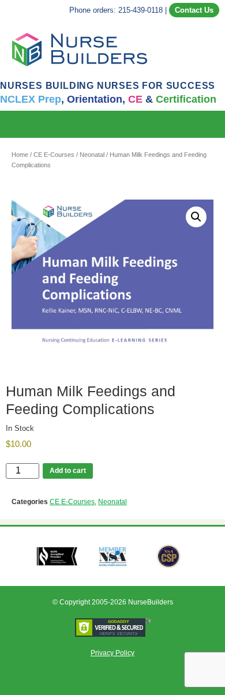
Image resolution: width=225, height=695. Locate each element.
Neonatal (92, 154)
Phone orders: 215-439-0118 (116, 10)
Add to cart (68, 471)
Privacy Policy (112, 653)
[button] (217, 124)
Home (20, 154)
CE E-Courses (53, 154)
